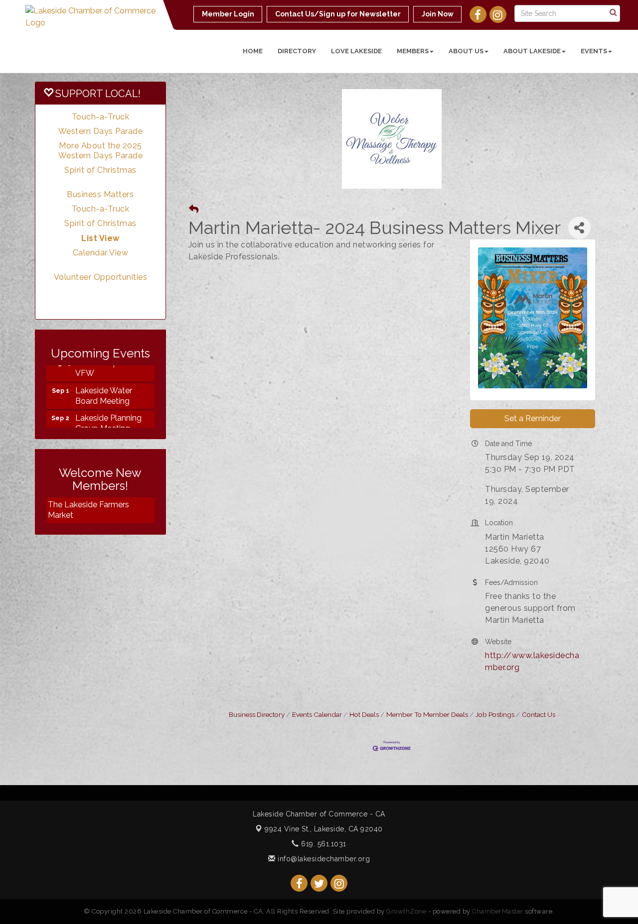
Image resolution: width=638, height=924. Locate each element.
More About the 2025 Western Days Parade (100, 150)
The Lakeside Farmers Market (88, 510)
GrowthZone (406, 911)
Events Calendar (317, 714)
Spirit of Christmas (100, 170)
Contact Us (538, 714)
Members (413, 51)
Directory (297, 51)
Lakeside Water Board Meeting (103, 385)
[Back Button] (193, 209)
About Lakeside (532, 51)
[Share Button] (579, 228)
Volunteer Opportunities (101, 277)
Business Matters (100, 194)
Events (594, 51)
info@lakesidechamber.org (323, 859)
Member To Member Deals (427, 714)
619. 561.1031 (322, 844)
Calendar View (101, 252)
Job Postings (495, 714)
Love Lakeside (356, 51)
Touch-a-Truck (101, 116)
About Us (466, 51)
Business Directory (257, 714)
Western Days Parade (100, 131)
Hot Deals (364, 714)
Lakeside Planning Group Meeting (108, 413)
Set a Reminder (532, 418)
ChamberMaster (497, 911)
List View (100, 238)
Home (253, 51)
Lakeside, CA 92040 (324, 829)
